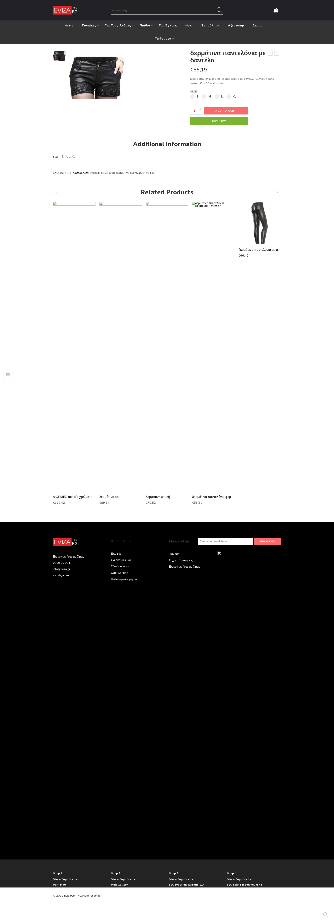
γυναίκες (89, 25)
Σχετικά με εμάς (121, 560)
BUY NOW (219, 121)
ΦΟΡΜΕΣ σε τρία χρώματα (73, 497)
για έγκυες (168, 25)
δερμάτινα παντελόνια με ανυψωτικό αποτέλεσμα (260, 249)
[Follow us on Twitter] (112, 541)
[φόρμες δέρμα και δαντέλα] (270, 53)
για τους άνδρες (118, 25)
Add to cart (226, 110)
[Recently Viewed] (324, 913)
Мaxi (189, 25)
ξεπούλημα (210, 25)
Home (69, 25)
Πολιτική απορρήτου (124, 579)
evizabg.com (61, 575)
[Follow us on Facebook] (118, 541)
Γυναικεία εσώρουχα (101, 173)
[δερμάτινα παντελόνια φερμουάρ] (213, 346)
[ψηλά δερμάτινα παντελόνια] (276, 53)
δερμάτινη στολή (158, 497)
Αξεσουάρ (236, 25)
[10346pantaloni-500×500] (59, 56)
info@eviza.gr (61, 569)
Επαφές (116, 554)
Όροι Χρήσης (119, 573)
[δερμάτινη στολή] (167, 346)
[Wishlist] (73, 55)
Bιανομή (174, 554)
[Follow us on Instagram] (130, 541)
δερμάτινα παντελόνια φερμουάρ (213, 497)
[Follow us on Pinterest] (124, 541)
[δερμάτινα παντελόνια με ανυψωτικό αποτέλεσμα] (260, 223)
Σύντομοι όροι (120, 566)
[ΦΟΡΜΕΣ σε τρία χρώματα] (74, 346)
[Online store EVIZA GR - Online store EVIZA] (65, 10)
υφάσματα (163, 39)
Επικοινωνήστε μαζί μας (184, 567)
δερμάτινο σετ (109, 497)
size (193, 92)
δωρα (257, 25)
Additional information (167, 144)
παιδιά (145, 25)
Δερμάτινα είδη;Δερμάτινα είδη (135, 173)
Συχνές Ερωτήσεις (181, 560)
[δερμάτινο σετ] (120, 346)
